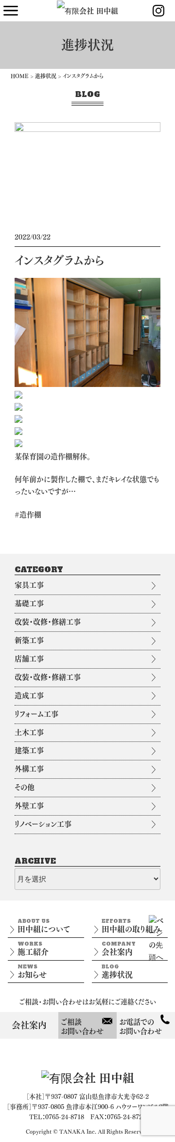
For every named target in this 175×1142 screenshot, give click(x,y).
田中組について (44, 925)
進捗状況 (45, 76)
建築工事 (29, 750)
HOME (20, 76)
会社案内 (119, 948)
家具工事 (29, 585)
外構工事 (29, 768)
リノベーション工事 (43, 824)
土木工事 (29, 732)
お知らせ (32, 971)
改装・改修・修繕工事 (48, 622)
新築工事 (29, 640)
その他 (25, 787)
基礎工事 (29, 603)
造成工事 (29, 695)
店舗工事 (29, 658)
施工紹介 (33, 948)
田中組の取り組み (131, 925)
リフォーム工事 (36, 714)
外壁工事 (29, 805)
